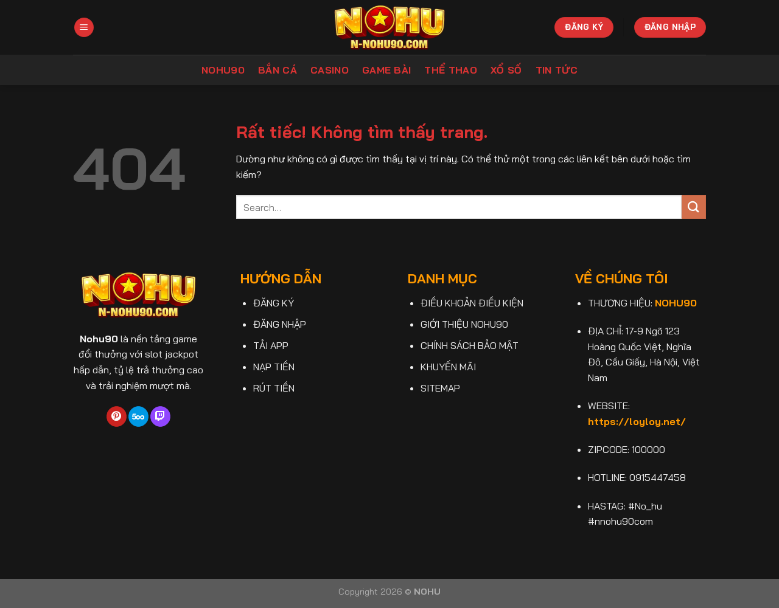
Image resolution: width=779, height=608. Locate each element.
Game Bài (386, 70)
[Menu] (84, 28)
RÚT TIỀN (274, 388)
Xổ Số (506, 70)
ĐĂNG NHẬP (279, 324)
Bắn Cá (277, 70)
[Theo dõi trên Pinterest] (117, 416)
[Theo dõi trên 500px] (138, 416)
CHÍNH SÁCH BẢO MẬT (470, 345)
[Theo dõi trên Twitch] (160, 416)
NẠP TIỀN (274, 367)
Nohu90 (223, 70)
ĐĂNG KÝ (273, 303)
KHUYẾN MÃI (448, 367)
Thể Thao (450, 70)
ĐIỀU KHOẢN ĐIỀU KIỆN (472, 303)
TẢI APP (270, 345)
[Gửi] (694, 207)
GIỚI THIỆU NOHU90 (464, 324)
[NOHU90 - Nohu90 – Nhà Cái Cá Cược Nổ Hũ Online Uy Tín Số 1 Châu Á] (389, 27)
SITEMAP (440, 388)
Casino (329, 70)
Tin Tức (557, 70)
